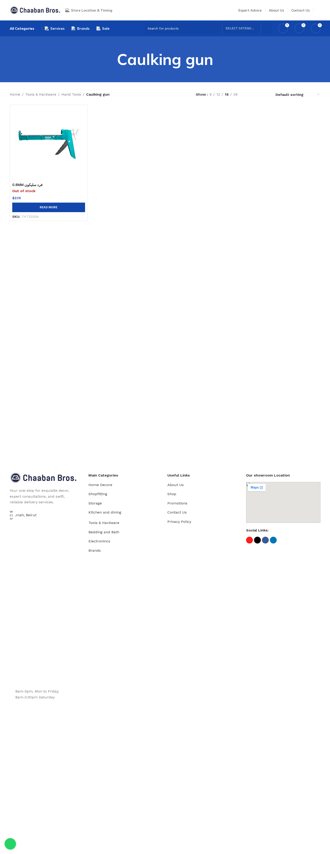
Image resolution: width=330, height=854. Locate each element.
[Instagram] (249, 540)
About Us (175, 485)
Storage (95, 503)
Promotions (177, 503)
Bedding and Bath (103, 532)
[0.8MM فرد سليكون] (48, 143)
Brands (94, 550)
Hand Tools (71, 94)
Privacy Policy (179, 521)
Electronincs (99, 541)
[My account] (319, 10)
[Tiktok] (257, 540)
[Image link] (43, 477)
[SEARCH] (266, 28)
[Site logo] (35, 10)
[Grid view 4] (265, 94)
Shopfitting (97, 494)
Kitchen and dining (104, 512)
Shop (171, 494)
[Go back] (111, 59)
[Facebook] (265, 540)
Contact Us (177, 512)
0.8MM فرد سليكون (27, 184)
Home (15, 94)
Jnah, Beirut (26, 515)
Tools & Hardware (40, 94)
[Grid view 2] (248, 94)
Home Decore (100, 485)
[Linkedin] (273, 540)
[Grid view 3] (257, 94)
